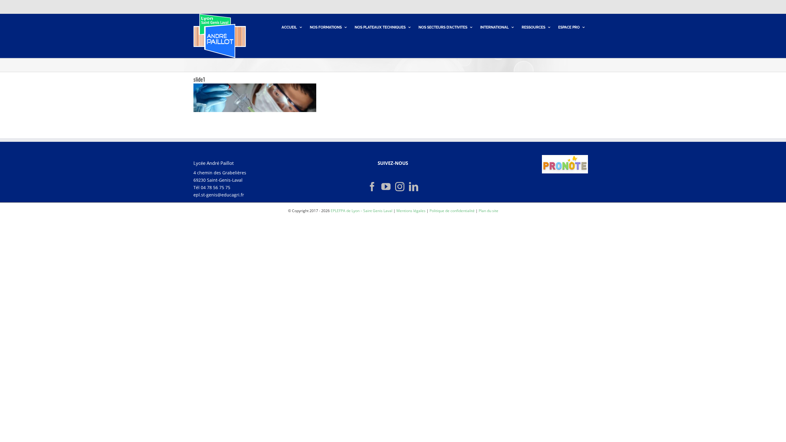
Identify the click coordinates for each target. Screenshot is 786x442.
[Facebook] (372, 186)
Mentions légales (411, 210)
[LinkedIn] (413, 186)
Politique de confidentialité (452, 210)
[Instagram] (399, 186)
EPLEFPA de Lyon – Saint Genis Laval (361, 210)
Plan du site (488, 210)
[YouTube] (386, 186)
